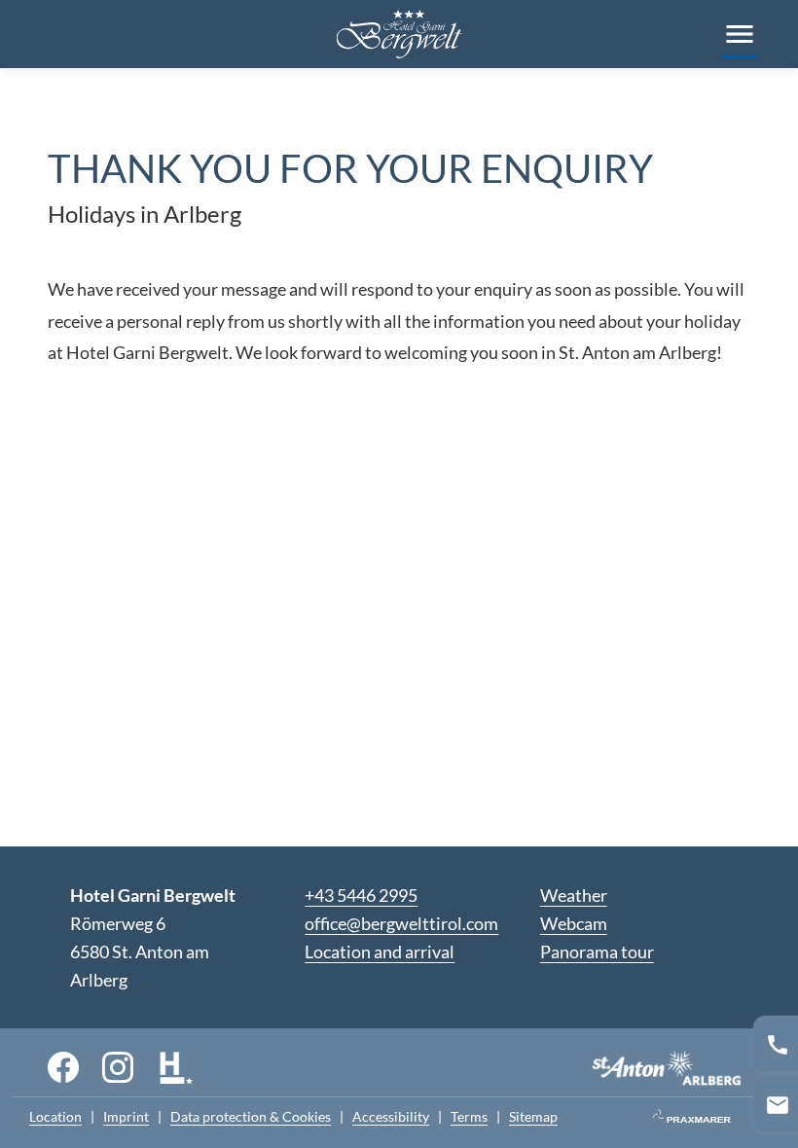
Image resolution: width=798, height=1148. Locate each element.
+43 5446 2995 (361, 895)
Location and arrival (379, 951)
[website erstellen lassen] (692, 1117)
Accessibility (390, 1116)
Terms (469, 1116)
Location (55, 1116)
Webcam (573, 923)
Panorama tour (597, 951)
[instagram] (117, 1066)
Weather (573, 895)
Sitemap (533, 1116)
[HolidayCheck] (176, 1066)
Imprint (126, 1116)
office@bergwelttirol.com (401, 923)
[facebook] (63, 1066)
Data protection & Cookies (250, 1116)
